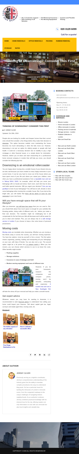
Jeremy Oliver (11, 130)
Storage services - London (66, 132)
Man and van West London (67, 165)
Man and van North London (67, 146)
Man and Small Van (64, 139)
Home (6, 41)
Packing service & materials (67, 129)
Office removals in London (66, 127)
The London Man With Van (56, 451)
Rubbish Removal (63, 41)
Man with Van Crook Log (63, 180)
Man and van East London (66, 163)
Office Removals (35, 41)
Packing (49, 41)
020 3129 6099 (69, 29)
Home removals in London (66, 124)
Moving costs (6, 232)
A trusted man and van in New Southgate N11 (43, 286)
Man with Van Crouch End (63, 178)
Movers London (63, 122)
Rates (17, 48)
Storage (8, 48)
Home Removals (18, 41)
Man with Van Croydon (62, 176)
